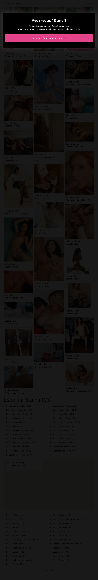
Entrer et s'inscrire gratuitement (49, 38)
